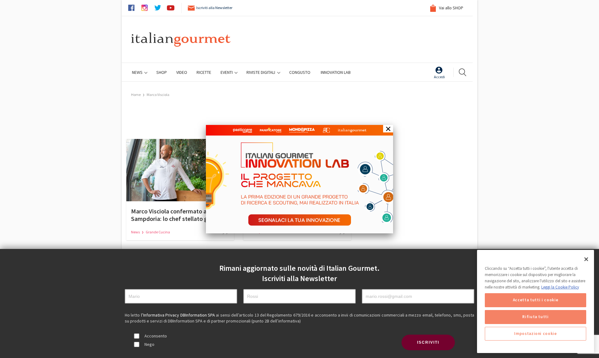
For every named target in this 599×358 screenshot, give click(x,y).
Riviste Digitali (261, 72)
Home (136, 94)
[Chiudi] (586, 259)
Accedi (439, 76)
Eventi (227, 72)
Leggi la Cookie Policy (560, 286)
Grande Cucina (158, 232)
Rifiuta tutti (535, 316)
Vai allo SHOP (450, 8)
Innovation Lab (336, 72)
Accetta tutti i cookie (535, 300)
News (138, 72)
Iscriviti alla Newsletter (214, 7)
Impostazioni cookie (535, 333)
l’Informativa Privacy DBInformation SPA (178, 315)
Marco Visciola (158, 94)
